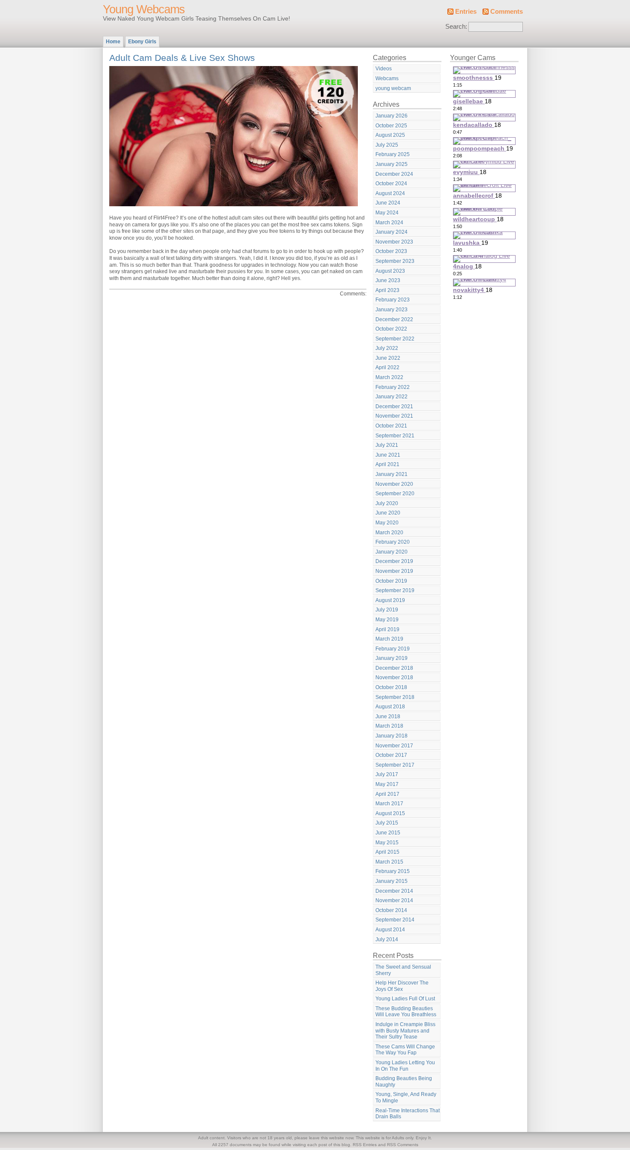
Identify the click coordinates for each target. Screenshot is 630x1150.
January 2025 (391, 164)
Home (113, 42)
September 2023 (394, 261)
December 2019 (394, 561)
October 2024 (391, 184)
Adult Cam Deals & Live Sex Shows (182, 58)
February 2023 (392, 300)
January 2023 (391, 310)
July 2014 (386, 939)
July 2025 (386, 145)
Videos (383, 69)
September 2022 (394, 339)
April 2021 (387, 464)
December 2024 (394, 174)
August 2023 (390, 271)
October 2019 (391, 581)
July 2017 (386, 774)
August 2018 (390, 707)
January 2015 (391, 881)
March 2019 (389, 639)
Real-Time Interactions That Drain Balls (407, 1114)
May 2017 (387, 784)
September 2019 (394, 590)
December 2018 (394, 668)
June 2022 (387, 358)
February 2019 (392, 649)
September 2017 (394, 765)
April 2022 (387, 367)
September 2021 (394, 436)
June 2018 (387, 716)
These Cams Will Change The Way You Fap (405, 1050)
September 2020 (394, 494)
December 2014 (394, 891)
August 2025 (390, 135)
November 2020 (394, 484)
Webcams (387, 78)
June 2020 (387, 513)
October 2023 (391, 251)
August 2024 (390, 193)
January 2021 (391, 474)
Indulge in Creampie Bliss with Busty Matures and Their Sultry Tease (405, 1030)
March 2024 (389, 223)
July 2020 (386, 503)
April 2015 (387, 852)
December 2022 (394, 319)
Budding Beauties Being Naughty (403, 1081)
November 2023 (394, 242)
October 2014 (391, 910)
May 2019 (387, 620)
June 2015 (387, 833)
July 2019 (386, 610)
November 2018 (394, 677)
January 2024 (391, 232)
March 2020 (389, 533)
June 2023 (387, 280)
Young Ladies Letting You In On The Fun (405, 1066)
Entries (466, 11)
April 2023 (387, 290)
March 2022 (389, 377)
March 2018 (389, 726)
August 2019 (390, 600)
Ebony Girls (142, 42)
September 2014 (394, 920)
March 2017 (389, 804)
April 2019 (387, 629)
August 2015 (390, 813)
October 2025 (391, 126)
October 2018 (391, 687)
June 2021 (387, 455)
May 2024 (387, 213)
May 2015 (387, 843)
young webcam (393, 88)
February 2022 (392, 387)
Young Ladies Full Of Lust (405, 999)
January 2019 (391, 658)
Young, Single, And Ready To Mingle (405, 1097)
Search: (456, 26)
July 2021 (386, 445)
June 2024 (387, 203)
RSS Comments (402, 1144)
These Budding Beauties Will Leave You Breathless (405, 1011)
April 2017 (387, 794)
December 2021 (394, 406)
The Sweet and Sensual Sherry (403, 970)
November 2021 (394, 416)
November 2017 (394, 746)
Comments (506, 11)
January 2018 (391, 736)
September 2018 (394, 697)
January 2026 (391, 116)
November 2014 (394, 900)
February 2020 (392, 542)
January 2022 (391, 397)
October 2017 (391, 755)
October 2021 (391, 426)
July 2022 (386, 348)
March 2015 (389, 862)
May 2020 (387, 523)
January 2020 (391, 552)
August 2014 (390, 930)
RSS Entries (365, 1144)
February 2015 (392, 871)
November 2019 (394, 571)
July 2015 (386, 823)
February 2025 (392, 154)
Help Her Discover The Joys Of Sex (402, 986)
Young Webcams (144, 9)
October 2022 (391, 329)
